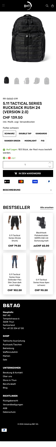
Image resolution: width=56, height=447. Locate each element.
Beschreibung (11, 190)
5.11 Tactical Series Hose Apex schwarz (41, 282)
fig (42, 141)
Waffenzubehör (10, 352)
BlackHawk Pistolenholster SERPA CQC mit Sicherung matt (41, 236)
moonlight (31, 141)
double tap (25, 133)
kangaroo (41, 133)
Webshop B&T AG (31, 424)
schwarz (9, 133)
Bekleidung (8, 348)
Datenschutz (9, 412)
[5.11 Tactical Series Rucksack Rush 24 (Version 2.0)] (28, 41)
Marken (6, 356)
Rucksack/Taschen (12, 344)
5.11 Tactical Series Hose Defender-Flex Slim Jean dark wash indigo (14, 279)
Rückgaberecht (10, 400)
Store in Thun (10, 380)
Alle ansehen (46, 207)
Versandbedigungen (13, 404)
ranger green (12, 141)
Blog (5, 387)
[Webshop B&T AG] (28, 6)
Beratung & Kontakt (13, 372)
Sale (5, 359)
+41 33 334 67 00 (15, 328)
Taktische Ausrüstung (14, 341)
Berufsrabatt (9, 384)
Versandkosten (27, 122)
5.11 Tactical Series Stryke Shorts (15, 238)
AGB (5, 408)
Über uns (7, 376)
